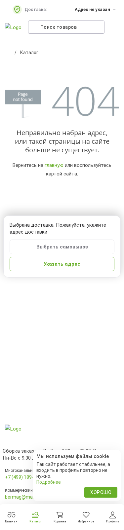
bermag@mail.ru (22, 497)
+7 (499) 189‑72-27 (25, 477)
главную (54, 165)
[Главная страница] (8, 52)
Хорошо (100, 492)
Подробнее (48, 482)
